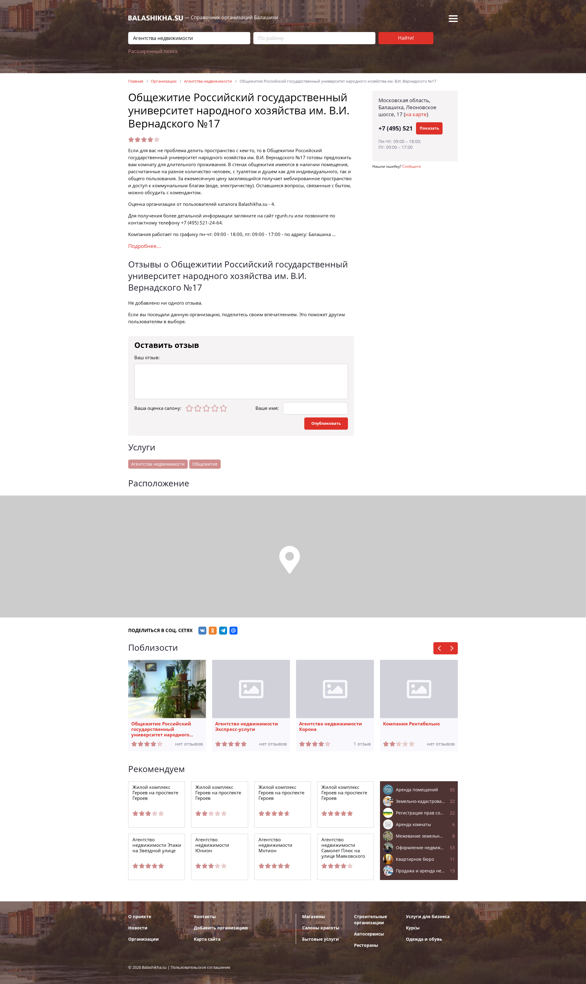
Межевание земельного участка (425, 836)
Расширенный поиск (153, 51)
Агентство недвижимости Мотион (275, 845)
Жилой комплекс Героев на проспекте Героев (155, 793)
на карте (416, 114)
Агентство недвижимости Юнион (212, 845)
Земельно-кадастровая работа (425, 801)
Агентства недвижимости (158, 464)
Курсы (413, 927)
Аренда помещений (425, 789)
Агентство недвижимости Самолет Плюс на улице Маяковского (343, 848)
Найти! (406, 38)
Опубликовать (326, 423)
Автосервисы (369, 934)
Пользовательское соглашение (200, 967)
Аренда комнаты (425, 824)
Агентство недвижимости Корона (330, 726)
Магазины (313, 916)
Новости (137, 927)
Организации (143, 939)
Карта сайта (207, 939)
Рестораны (366, 945)
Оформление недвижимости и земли (425, 847)
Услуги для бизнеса (428, 916)
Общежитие (205, 464)
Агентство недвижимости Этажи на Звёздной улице (156, 845)
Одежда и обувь (424, 939)
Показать (429, 128)
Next (452, 648)
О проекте (139, 916)
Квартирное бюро (425, 859)
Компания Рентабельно (411, 724)
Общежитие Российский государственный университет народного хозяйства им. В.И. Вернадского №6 (161, 729)
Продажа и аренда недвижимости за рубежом (425, 870)
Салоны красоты (320, 927)
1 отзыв (362, 744)
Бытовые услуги (320, 939)
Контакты (205, 916)
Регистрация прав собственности (425, 812)
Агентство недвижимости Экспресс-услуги (246, 726)
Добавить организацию (221, 927)
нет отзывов (189, 744)
